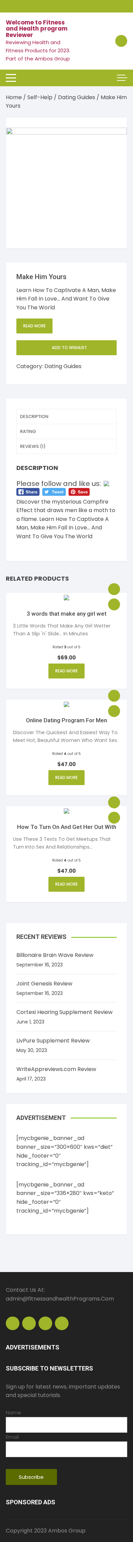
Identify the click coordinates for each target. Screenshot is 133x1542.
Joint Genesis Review (44, 983)
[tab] (66, 416)
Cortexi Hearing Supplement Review (64, 1012)
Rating (28, 431)
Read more (34, 326)
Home (14, 97)
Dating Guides (76, 97)
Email (12, 1436)
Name (13, 1412)
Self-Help (40, 97)
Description (34, 416)
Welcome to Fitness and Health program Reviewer (37, 28)
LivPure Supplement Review (53, 1041)
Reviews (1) (32, 446)
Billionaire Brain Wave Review (54, 955)
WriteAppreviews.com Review (56, 1069)
